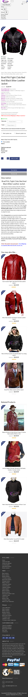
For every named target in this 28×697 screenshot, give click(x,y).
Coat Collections (6, 607)
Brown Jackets (5, 574)
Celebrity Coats (6, 595)
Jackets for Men (6, 561)
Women (3, 12)
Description (14, 170)
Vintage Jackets (6, 581)
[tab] (14, 170)
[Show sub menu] (5, 9)
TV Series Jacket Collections (9, 620)
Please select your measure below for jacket (13, 128)
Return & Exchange (6, 628)
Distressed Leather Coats (8, 593)
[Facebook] (3, 638)
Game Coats (5, 596)
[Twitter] (6, 638)
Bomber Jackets (6, 592)
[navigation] (14, 12)
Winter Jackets (5, 582)
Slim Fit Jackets (5, 590)
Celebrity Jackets (6, 587)
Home (2, 6)
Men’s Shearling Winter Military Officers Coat (14, 504)
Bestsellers (3, 15)
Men (2, 9)
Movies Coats (5, 598)
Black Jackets (5, 573)
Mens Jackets (8, 72)
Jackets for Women (6, 563)
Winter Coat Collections (8, 601)
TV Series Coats (6, 600)
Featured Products (17, 238)
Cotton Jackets (6, 585)
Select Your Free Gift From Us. (9, 139)
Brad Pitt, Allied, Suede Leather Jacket (14, 389)
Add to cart (14, 158)
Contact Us (3, 18)
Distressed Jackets (6, 579)
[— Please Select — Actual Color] (11, 125)
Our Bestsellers (6, 564)
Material (3, 121)
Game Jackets (5, 589)
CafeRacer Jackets (6, 584)
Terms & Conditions (7, 625)
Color (2, 125)
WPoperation (18, 694)
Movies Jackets (4, 14)
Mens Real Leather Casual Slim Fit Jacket (14, 539)
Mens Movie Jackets (16, 72)
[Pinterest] (13, 638)
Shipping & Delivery (6, 627)
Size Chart (3, 17)
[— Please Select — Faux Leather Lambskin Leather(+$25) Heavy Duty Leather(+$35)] (14, 121)
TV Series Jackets (6, 578)
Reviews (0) (14, 173)
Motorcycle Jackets (7, 615)
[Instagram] (10, 638)
